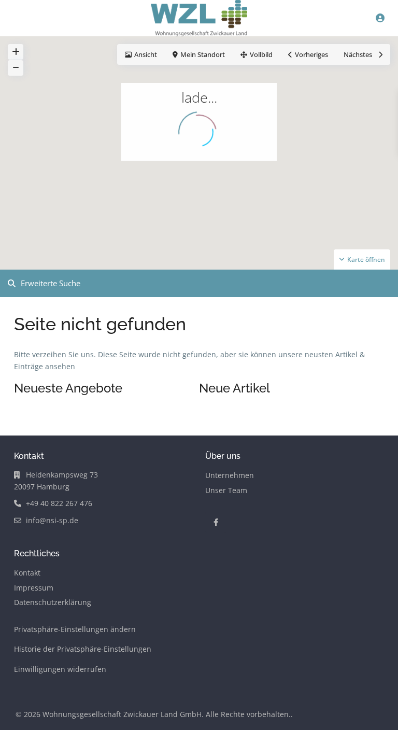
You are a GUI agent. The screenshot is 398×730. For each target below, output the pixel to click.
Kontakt (27, 573)
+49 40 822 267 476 (59, 503)
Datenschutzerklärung (52, 602)
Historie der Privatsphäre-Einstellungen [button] (82, 649)
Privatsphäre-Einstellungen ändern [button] (75, 629)
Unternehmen (229, 475)
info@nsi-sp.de (52, 520)
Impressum (33, 588)
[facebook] (215, 522)
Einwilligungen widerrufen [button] (60, 669)
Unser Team (226, 490)
